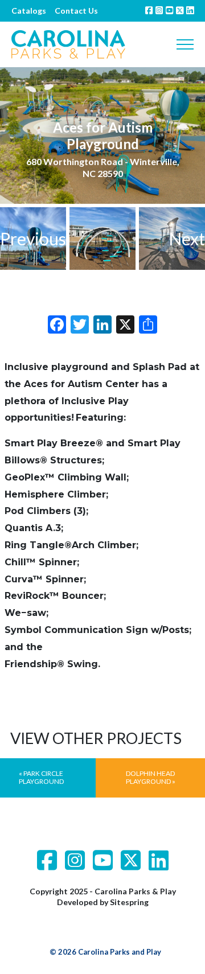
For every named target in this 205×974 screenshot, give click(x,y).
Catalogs (28, 10)
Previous (33, 238)
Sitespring (129, 902)
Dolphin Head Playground (150, 777)
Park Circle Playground (41, 777)
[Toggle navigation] (185, 44)
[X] (125, 325)
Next (187, 238)
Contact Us (76, 10)
